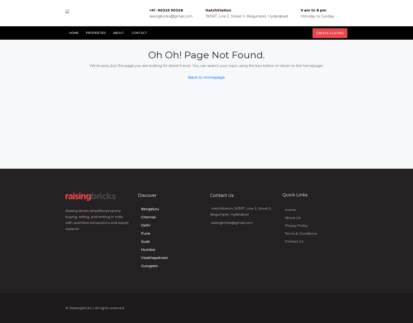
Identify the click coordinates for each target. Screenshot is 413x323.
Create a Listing (330, 33)
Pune (145, 233)
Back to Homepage (206, 77)
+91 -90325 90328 (166, 10)
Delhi (145, 225)
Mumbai (148, 250)
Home (74, 33)
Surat (145, 241)
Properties (96, 33)
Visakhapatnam (154, 258)
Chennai (148, 217)
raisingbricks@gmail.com (171, 16)
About (118, 33)
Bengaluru (150, 209)
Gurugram (149, 266)
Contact (139, 33)
